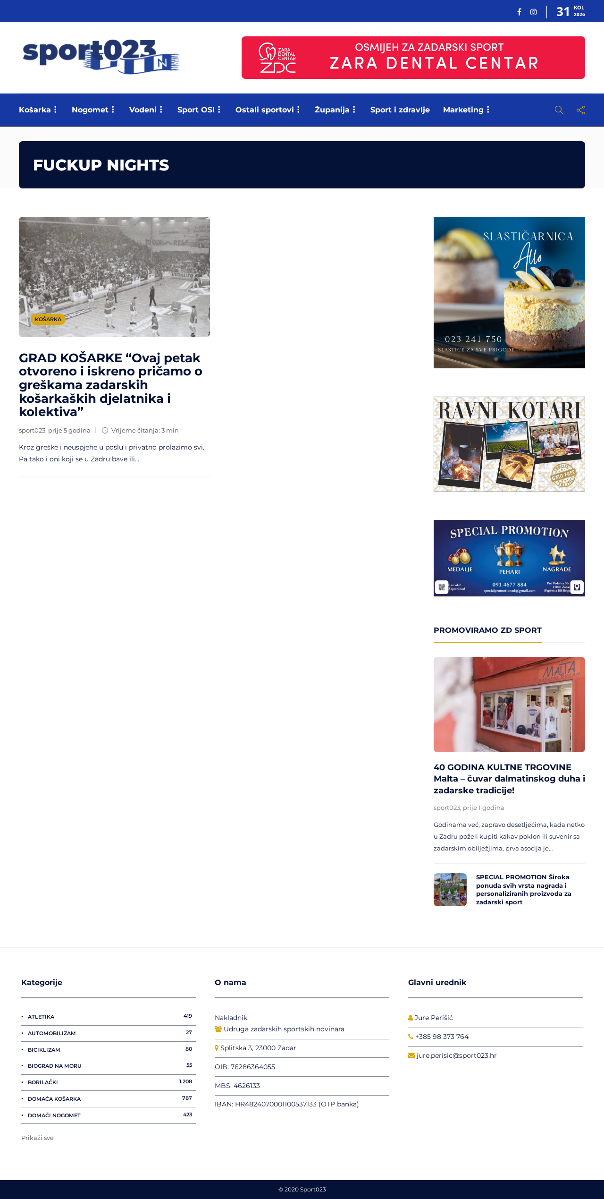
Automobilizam (110, 1033)
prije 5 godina (69, 430)
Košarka (35, 109)
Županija (332, 109)
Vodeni (143, 109)
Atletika (110, 1016)
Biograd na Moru (110, 1065)
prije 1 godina (483, 807)
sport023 (32, 430)
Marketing (463, 109)
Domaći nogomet (110, 1115)
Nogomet (90, 109)
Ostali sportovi (264, 109)
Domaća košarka (110, 1098)
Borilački (110, 1082)
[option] (509, 784)
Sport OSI (196, 109)
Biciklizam (110, 1049)
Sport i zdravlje (400, 109)
